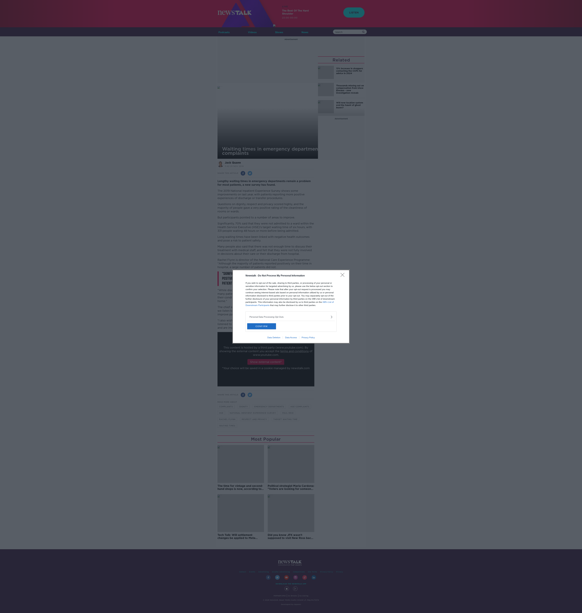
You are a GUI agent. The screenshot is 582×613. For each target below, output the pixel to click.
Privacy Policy (308, 337)
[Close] (343, 276)
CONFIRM (262, 326)
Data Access (291, 337)
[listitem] (291, 317)
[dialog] (291, 306)
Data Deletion (273, 337)
